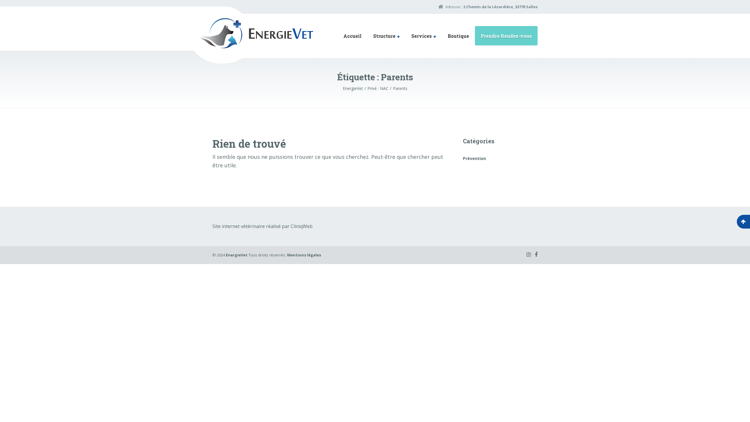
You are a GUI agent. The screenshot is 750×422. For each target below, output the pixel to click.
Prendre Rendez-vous (506, 36)
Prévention (474, 158)
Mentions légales (304, 255)
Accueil (352, 36)
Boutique (458, 36)
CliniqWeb (302, 226)
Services (421, 36)
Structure (384, 36)
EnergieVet (237, 255)
